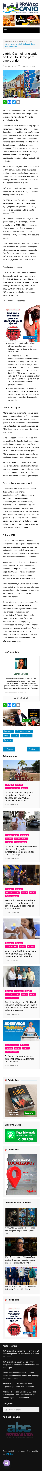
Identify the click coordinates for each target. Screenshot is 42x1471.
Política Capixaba (20, 842)
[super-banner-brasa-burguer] (21, 20)
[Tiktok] (24, 698)
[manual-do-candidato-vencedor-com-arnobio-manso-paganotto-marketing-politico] (21, 1101)
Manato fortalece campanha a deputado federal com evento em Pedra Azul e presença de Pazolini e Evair (21, 1375)
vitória (8, 740)
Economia (24, 66)
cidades (9, 731)
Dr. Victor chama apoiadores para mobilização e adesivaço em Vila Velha (19, 1059)
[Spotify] (27, 698)
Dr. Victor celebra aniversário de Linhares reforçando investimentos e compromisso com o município (21, 1365)
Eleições (19, 785)
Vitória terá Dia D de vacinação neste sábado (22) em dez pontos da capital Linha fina (20, 954)
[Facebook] (21, 698)
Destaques (9, 785)
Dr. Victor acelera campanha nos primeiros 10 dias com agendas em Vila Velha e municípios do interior (21, 1354)
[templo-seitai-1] (21, 323)
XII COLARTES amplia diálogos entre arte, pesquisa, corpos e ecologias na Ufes (20, 1231)
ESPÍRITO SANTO (12, 788)
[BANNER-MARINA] (21, 1174)
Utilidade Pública (11, 946)
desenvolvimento (25, 731)
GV (16, 736)
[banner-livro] (21, 717)
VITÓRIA (31, 946)
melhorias (27, 736)
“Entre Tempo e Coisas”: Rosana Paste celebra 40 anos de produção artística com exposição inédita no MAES (20, 1260)
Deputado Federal (11, 835)
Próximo (32, 749)
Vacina (22, 946)
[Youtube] (15, 698)
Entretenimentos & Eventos (18, 1203)
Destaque (9, 991)
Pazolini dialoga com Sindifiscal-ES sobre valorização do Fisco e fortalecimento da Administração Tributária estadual (19, 1395)
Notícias (32, 66)
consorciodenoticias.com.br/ (15, 693)
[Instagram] (18, 698)
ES (7, 736)
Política (32, 892)
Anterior (10, 749)
